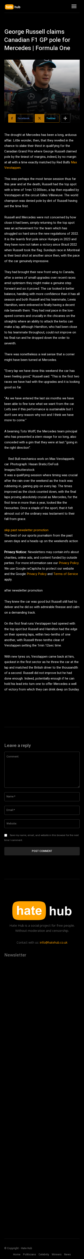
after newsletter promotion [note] (23, 590)
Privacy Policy (69, 563)
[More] (65, 118)
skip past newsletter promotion (26, 530)
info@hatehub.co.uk (53, 942)
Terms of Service (65, 574)
